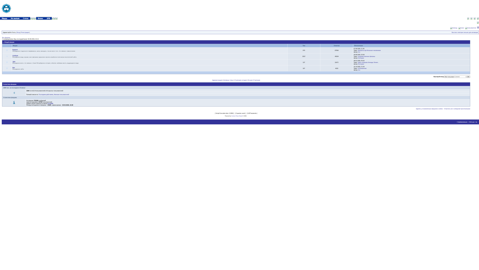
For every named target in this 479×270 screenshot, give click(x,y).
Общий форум (9, 42)
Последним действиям (46, 94)
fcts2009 (50, 103)
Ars (359, 52)
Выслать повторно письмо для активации (465, 32)
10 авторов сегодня (240, 80)
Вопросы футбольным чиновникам (370, 50)
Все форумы (6, 37)
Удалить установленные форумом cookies (429, 109)
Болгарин (361, 58)
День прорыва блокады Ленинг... (369, 62)
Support (15, 49)
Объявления (362, 68)
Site (13, 67)
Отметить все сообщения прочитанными (457, 109)
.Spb (13, 61)
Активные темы (228, 80)
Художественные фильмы (367, 56)
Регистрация (25, 32)
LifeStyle (15, 55)
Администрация (217, 80)
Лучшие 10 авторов (254, 80)
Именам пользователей (61, 94)
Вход (18, 32)
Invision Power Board (236, 116)
